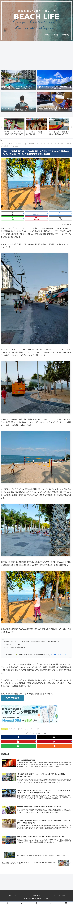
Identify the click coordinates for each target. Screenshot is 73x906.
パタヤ (5, 728)
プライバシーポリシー (60, 895)
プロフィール (12, 895)
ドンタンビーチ (24, 728)
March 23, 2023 (58, 654)
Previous (1, 127)
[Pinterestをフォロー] (54, 741)
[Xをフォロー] (54, 737)
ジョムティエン (14, 728)
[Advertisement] (36, 55)
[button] (60, 218)
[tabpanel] (14, 127)
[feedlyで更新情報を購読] (18, 746)
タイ (32, 728)
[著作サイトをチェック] (18, 737)
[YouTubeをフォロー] (18, 741)
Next (72, 127)
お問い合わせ (36, 895)
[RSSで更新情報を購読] (54, 746)
